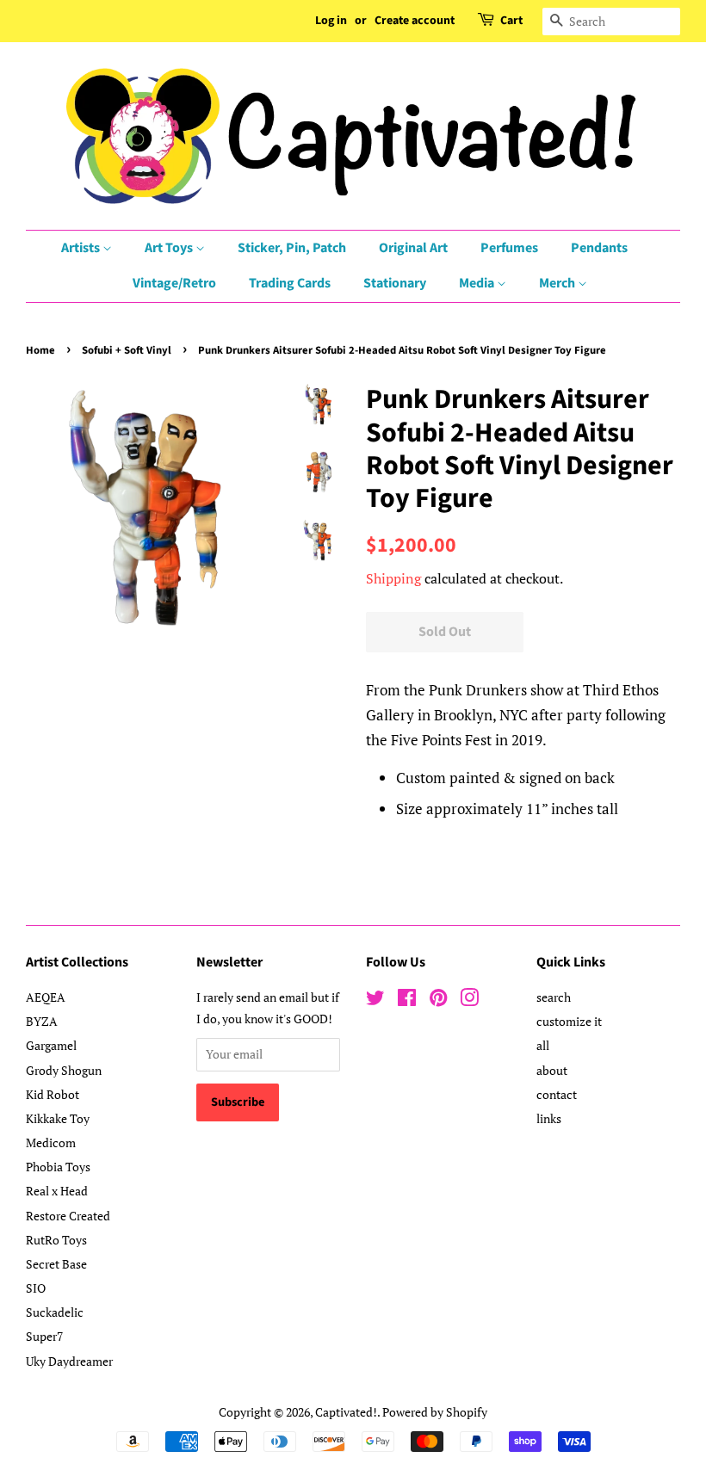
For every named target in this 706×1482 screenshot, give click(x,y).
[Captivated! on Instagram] (469, 1000)
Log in (331, 20)
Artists (81, 247)
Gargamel (51, 1045)
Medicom (51, 1142)
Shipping (393, 578)
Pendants (599, 247)
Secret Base (56, 1264)
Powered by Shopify (434, 1412)
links (548, 1118)
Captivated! (346, 1412)
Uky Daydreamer (69, 1361)
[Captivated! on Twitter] (375, 1000)
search (553, 997)
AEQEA (45, 997)
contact (556, 1094)
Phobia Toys (58, 1166)
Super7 (44, 1336)
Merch (558, 283)
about (551, 1070)
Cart (511, 20)
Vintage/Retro (174, 283)
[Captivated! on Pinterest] (438, 1000)
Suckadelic (55, 1312)
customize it (569, 1021)
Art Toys (170, 247)
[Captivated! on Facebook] (407, 1000)
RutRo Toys (56, 1240)
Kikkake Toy (58, 1118)
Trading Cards (290, 283)
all (542, 1045)
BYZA (42, 1021)
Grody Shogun (64, 1070)
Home (40, 350)
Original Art (413, 247)
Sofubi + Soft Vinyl (126, 350)
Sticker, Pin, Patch (292, 247)
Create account (415, 20)
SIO (36, 1288)
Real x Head (57, 1191)
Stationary (394, 283)
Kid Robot (52, 1094)
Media (478, 283)
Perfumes (509, 247)
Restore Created (68, 1215)
